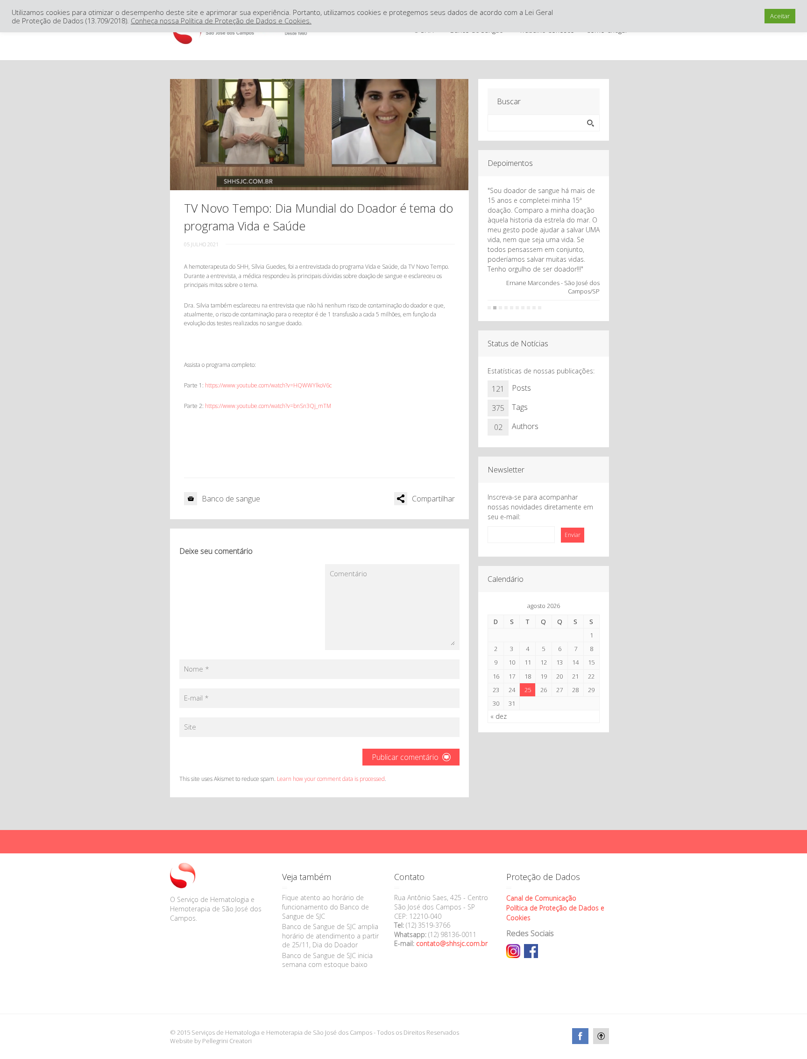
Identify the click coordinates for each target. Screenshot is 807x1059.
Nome (196, 668)
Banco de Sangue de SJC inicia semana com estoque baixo (327, 960)
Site (190, 726)
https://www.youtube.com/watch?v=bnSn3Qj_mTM (268, 406)
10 (539, 307)
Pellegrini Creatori (227, 1041)
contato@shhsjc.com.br (452, 943)
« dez (498, 716)
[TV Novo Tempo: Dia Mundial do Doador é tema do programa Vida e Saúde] (319, 134)
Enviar (572, 535)
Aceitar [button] (780, 16)
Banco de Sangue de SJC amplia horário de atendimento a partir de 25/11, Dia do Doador (330, 935)
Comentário (348, 573)
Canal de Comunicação (541, 898)
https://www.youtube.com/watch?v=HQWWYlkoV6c (268, 385)
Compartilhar (433, 499)
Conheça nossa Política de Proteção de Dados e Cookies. (221, 20)
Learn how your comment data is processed (331, 779)
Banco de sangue (231, 499)
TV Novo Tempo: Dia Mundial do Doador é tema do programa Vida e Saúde (318, 217)
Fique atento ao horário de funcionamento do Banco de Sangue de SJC (325, 906)
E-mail (196, 697)
